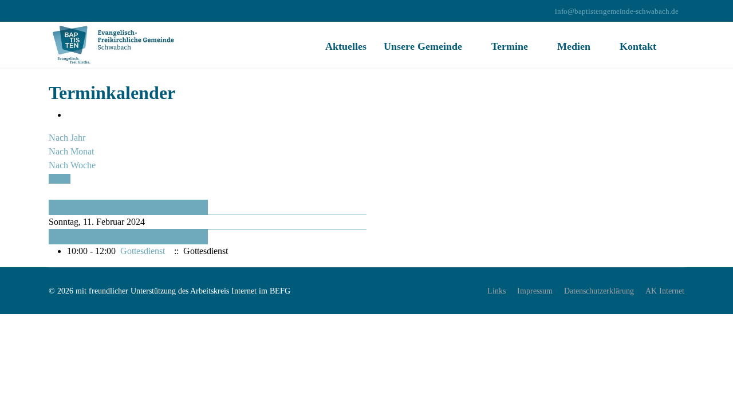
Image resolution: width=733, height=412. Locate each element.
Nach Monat (71, 151)
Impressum (535, 291)
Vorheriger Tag (76, 207)
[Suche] (52, 192)
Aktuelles (345, 46)
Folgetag (65, 236)
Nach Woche (72, 165)
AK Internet (664, 291)
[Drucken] (70, 115)
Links (496, 291)
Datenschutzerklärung (599, 291)
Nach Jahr (67, 137)
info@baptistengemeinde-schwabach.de (617, 11)
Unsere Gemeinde (423, 46)
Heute (59, 179)
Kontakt (638, 46)
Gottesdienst (142, 251)
